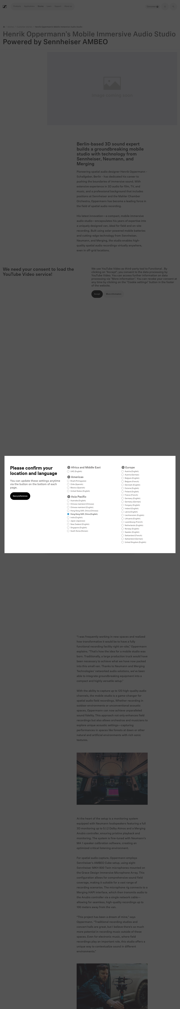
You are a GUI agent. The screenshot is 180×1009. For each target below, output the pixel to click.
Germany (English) (132, 498)
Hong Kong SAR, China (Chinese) (84, 511)
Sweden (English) (132, 532)
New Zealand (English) (79, 524)
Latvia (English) (131, 512)
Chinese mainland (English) (81, 507)
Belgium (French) (132, 482)
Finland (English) (132, 492)
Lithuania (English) (132, 519)
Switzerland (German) (134, 539)
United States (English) (80, 491)
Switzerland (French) (133, 536)
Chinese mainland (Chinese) (82, 504)
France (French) (131, 495)
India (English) (76, 518)
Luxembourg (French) (134, 522)
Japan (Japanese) (77, 521)
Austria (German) (132, 475)
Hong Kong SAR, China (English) (84, 514)
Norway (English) (132, 529)
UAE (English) (76, 471)
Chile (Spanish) (76, 484)
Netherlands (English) (134, 525)
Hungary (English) (132, 505)
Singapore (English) (78, 528)
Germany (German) (133, 502)
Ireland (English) (132, 509)
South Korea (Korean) (79, 531)
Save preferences (20, 496)
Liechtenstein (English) (134, 515)
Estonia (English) (132, 488)
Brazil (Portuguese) (78, 481)
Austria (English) (132, 471)
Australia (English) (78, 501)
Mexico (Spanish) (77, 488)
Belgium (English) (132, 478)
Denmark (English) (132, 485)
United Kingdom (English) (135, 542)
